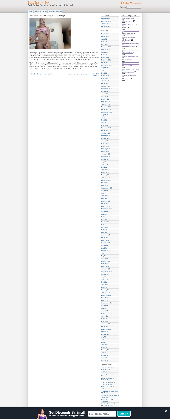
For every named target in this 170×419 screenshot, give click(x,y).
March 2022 (105, 99)
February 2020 (106, 149)
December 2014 (106, 237)
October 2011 (105, 300)
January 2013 (105, 261)
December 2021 (106, 107)
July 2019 (104, 162)
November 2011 (106, 298)
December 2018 (106, 180)
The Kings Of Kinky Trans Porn (109, 374)
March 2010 (105, 347)
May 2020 (104, 143)
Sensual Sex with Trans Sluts (108, 387)
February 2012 (106, 290)
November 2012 (106, 266)
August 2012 (105, 274)
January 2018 (105, 201)
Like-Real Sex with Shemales (107, 400)
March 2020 (105, 146)
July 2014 (104, 248)
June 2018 (104, 193)
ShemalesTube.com (55, 11)
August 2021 (105, 115)
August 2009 (105, 355)
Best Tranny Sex (38, 2)
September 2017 (106, 209)
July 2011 (104, 308)
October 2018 (105, 185)
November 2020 (106, 130)
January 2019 (105, 177)
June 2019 (104, 164)
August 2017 (105, 211)
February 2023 (106, 78)
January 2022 (105, 104)
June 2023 (104, 70)
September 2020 (106, 136)
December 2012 (106, 264)
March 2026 (105, 34)
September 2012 (106, 271)
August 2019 (105, 159)
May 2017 (104, 217)
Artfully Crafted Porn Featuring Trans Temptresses (107, 369)
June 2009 (104, 358)
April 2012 (104, 285)
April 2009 (104, 360)
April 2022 (104, 96)
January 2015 (105, 235)
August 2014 (105, 245)
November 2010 (106, 329)
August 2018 (105, 190)
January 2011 (105, 324)
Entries (126, 3)
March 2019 (105, 172)
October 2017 (105, 206)
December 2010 (106, 326)
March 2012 (105, 287)
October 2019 (105, 154)
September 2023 (106, 65)
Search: (123, 7)
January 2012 (105, 292)
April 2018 (104, 196)
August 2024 (105, 52)
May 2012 (104, 282)
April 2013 (104, 258)
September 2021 (106, 112)
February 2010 (106, 350)
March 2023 (105, 75)
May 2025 (104, 41)
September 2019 (106, 157)
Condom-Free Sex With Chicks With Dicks (108, 405)
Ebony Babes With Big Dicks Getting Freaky (108, 379)
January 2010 (105, 352)
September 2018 (106, 188)
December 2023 (106, 60)
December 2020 (106, 128)
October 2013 (105, 251)
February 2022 (106, 102)
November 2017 (106, 203)
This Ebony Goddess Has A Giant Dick (109, 392)
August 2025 (105, 39)
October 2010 (105, 331)
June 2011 (104, 311)
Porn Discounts (106, 21)
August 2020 (105, 138)
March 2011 (105, 318)
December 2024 (106, 47)
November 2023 (106, 62)
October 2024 (105, 49)
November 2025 (106, 36)
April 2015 (104, 227)
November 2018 (106, 183)
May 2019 (104, 167)
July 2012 (104, 277)
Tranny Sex (104, 24)
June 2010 (104, 339)
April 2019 (104, 170)
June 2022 (104, 94)
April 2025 (104, 44)
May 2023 (104, 73)
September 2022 (106, 89)
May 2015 (104, 224)
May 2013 (104, 256)
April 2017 (104, 219)
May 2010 (104, 342)
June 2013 (104, 253)
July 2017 (104, 214)
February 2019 (106, 175)
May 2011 (104, 313)
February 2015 (106, 232)
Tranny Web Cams (41, 11)
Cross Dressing (106, 18)
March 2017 (105, 222)
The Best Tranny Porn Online (42, 74)
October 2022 (105, 86)
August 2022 (105, 91)
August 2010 (105, 334)
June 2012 (104, 279)
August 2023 (105, 68)
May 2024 (104, 55)
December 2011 (106, 295)
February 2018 (106, 198)
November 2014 (106, 240)
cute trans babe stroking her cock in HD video (84, 75)
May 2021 (104, 120)
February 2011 (105, 321)
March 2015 (105, 230)
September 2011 (106, 303)
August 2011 (105, 305)
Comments (136, 3)
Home (30, 11)
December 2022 (106, 83)
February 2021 (106, 125)
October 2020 (105, 133)
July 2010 (104, 337)
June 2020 (104, 141)
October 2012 (105, 269)
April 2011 (104, 316)
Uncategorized (106, 26)
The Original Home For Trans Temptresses (108, 383)
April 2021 (104, 123)
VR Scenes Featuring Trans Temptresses (110, 396)
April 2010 (104, 345)
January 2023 (105, 81)
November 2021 (106, 109)
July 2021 (104, 117)
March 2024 (105, 57)
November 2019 (106, 151)
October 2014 (105, 243)
